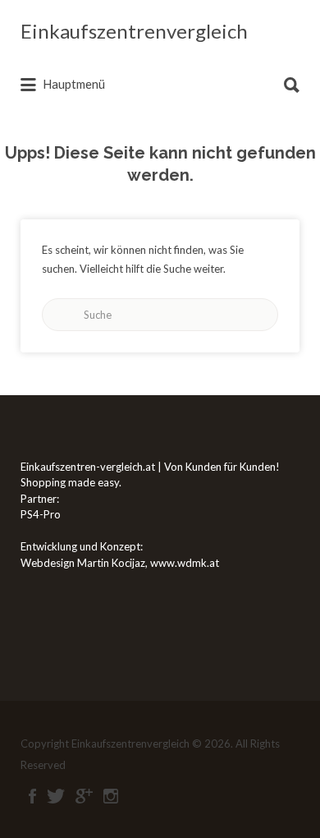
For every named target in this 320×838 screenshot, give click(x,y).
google (84, 796)
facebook (32, 796)
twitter (56, 796)
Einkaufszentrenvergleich (134, 31)
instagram (110, 796)
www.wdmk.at (184, 562)
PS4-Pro (41, 514)
